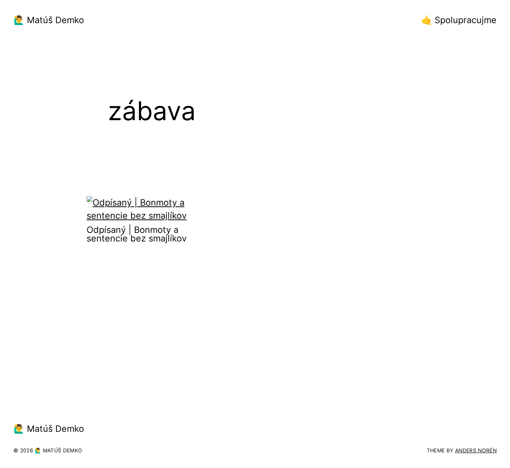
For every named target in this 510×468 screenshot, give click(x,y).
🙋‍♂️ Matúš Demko (48, 20)
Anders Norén (476, 450)
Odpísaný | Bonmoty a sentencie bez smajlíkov (137, 234)
